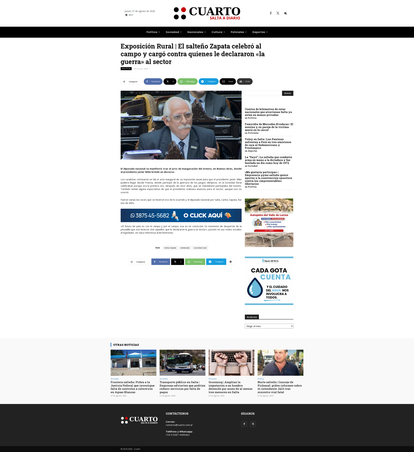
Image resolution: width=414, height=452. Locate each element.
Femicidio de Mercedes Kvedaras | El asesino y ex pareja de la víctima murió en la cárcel (269, 127)
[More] (230, 261)
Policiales (253, 133)
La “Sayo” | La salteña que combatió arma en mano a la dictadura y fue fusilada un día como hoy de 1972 (268, 160)
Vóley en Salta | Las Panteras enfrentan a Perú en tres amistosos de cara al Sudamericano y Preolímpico (268, 143)
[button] (285, 13)
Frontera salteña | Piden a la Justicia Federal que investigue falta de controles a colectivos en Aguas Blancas (133, 387)
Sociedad (252, 166)
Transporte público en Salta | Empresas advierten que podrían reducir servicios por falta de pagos (182, 387)
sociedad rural (200, 248)
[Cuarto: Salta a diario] (207, 13)
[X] (278, 13)
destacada (184, 248)
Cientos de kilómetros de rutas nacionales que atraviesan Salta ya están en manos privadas (268, 112)
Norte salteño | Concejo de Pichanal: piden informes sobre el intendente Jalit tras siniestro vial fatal (280, 387)
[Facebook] (270, 13)
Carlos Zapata (170, 248)
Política (126, 68)
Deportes (252, 151)
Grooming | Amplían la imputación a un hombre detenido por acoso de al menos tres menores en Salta (230, 387)
